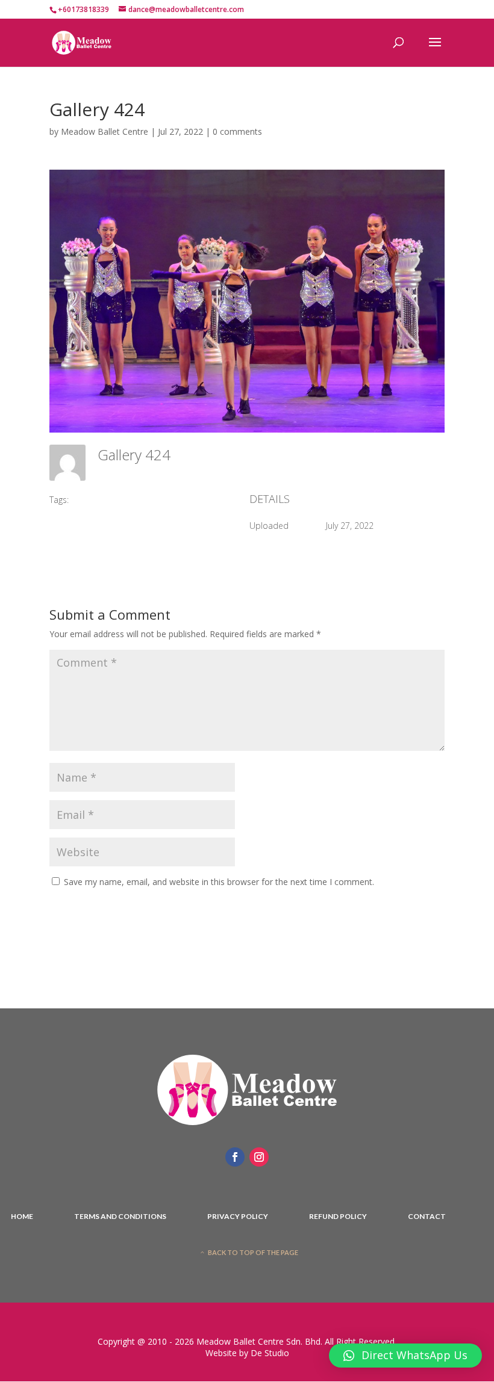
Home (22, 1216)
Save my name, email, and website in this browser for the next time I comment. (219, 881)
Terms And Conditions (120, 1216)
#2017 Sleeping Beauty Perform (138, 499)
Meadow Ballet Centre (104, 131)
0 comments (237, 131)
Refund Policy (338, 1216)
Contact (427, 1216)
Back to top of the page (253, 1252)
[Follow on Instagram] (259, 1157)
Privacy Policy (237, 1216)
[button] (405, 1355)
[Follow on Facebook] (235, 1157)
